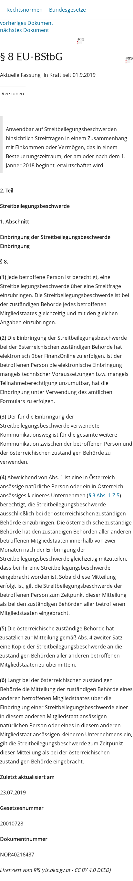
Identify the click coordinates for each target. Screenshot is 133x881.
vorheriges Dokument (26, 22)
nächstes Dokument (24, 30)
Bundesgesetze (67, 9)
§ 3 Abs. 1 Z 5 (103, 495)
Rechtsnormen (24, 9)
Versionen (13, 93)
